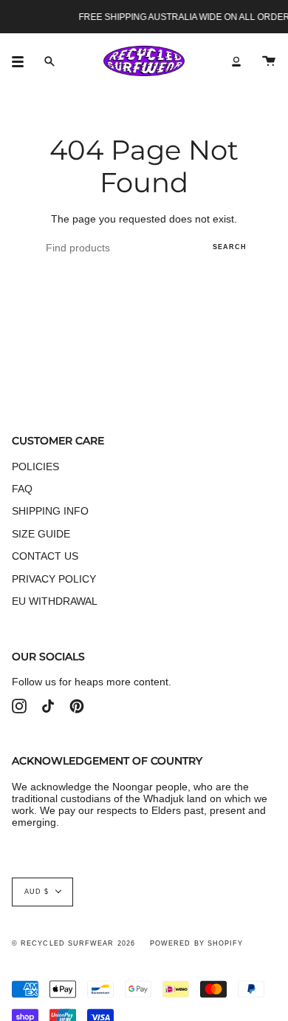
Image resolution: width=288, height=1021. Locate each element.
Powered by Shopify (196, 943)
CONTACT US (45, 556)
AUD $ (36, 891)
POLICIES (35, 466)
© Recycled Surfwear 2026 (73, 943)
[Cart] (268, 61)
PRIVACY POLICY (54, 579)
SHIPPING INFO (50, 511)
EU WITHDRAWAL (54, 601)
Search (230, 247)
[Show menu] (23, 61)
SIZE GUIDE (41, 534)
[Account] (236, 61)
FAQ (22, 489)
